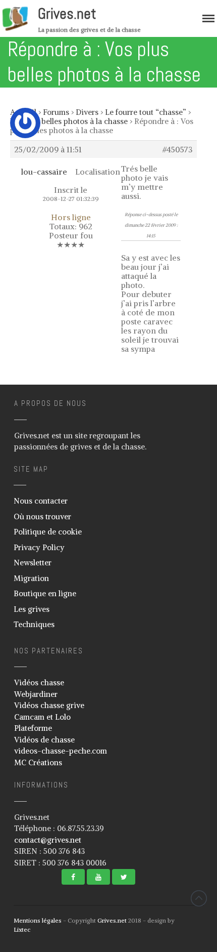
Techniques (34, 624)
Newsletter (32, 562)
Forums (56, 112)
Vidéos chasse (39, 682)
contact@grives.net (47, 840)
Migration (31, 578)
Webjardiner (36, 694)
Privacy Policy (39, 547)
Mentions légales (38, 920)
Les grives (31, 609)
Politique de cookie (48, 531)
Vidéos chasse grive (49, 705)
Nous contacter (41, 501)
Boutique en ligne (45, 593)
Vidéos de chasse (44, 739)
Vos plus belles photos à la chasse (69, 121)
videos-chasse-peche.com (60, 751)
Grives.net (67, 13)
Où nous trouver (42, 516)
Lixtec (22, 929)
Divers (87, 112)
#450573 (177, 149)
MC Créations (38, 762)
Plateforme (33, 728)
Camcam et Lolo (42, 717)
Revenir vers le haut (199, 898)
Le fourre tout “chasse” (145, 112)
